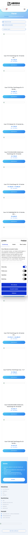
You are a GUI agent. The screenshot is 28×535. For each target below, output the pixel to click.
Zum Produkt (14, 65)
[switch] (25, 271)
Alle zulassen (14, 284)
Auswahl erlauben (14, 289)
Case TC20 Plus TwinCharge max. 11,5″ (14, 370)
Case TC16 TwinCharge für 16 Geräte (14, 184)
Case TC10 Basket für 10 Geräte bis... (14, 124)
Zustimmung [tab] (5, 244)
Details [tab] (14, 244)
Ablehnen (14, 293)
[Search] (3, 9)
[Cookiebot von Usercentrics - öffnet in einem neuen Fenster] (21, 241)
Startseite (6, 16)
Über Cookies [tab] (23, 244)
